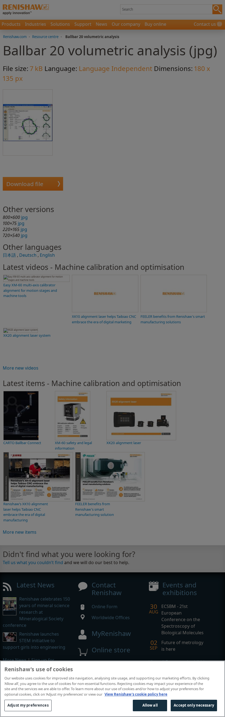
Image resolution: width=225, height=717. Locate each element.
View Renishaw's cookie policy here (136, 694)
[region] (112, 689)
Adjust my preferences (28, 705)
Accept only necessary (194, 705)
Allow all (150, 705)
